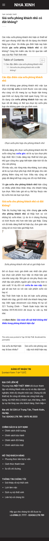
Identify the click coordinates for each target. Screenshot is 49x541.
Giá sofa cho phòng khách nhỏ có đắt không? (25, 68)
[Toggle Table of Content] (41, 60)
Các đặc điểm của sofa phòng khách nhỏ (24, 64)
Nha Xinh (24, 5)
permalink (6, 340)
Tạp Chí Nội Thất (9, 14)
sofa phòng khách (24, 99)
